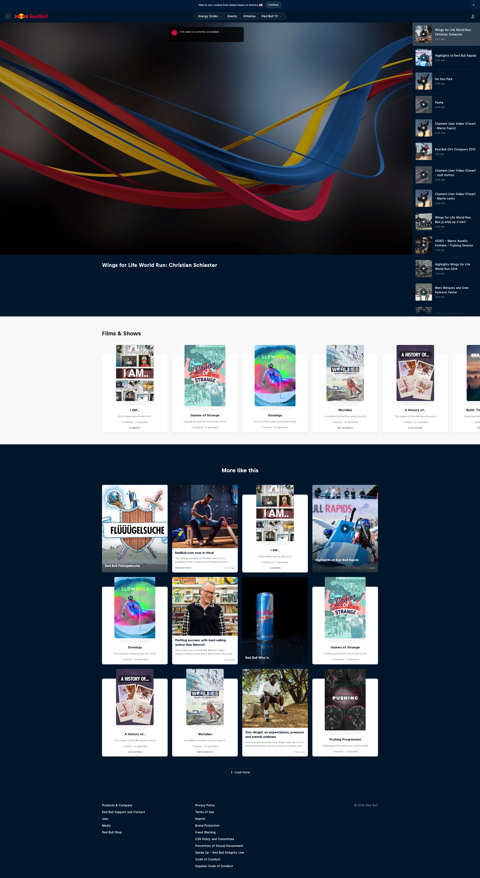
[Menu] (7, 16)
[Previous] (4, 389)
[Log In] (473, 16)
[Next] (475, 389)
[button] (473, 5)
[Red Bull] (31, 16)
